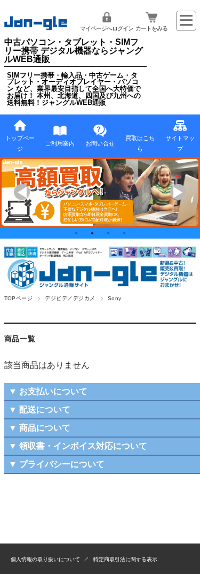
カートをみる (151, 28)
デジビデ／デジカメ (70, 298)
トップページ (20, 143)
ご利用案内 (60, 143)
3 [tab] (108, 233)
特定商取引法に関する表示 (125, 559)
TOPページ (18, 298)
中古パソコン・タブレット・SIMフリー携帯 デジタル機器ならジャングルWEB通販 (73, 50)
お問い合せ (100, 143)
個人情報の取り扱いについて (45, 559)
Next (178, 192)
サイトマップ (180, 143)
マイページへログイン (106, 28)
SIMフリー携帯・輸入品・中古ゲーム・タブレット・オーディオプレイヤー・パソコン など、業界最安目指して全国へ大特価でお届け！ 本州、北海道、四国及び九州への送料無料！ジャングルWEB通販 (74, 88)
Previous (22, 192)
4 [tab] (124, 233)
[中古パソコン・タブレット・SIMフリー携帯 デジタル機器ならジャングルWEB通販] (36, 27)
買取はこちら (140, 143)
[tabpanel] (100, 192)
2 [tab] (92, 233)
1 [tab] (76, 233)
